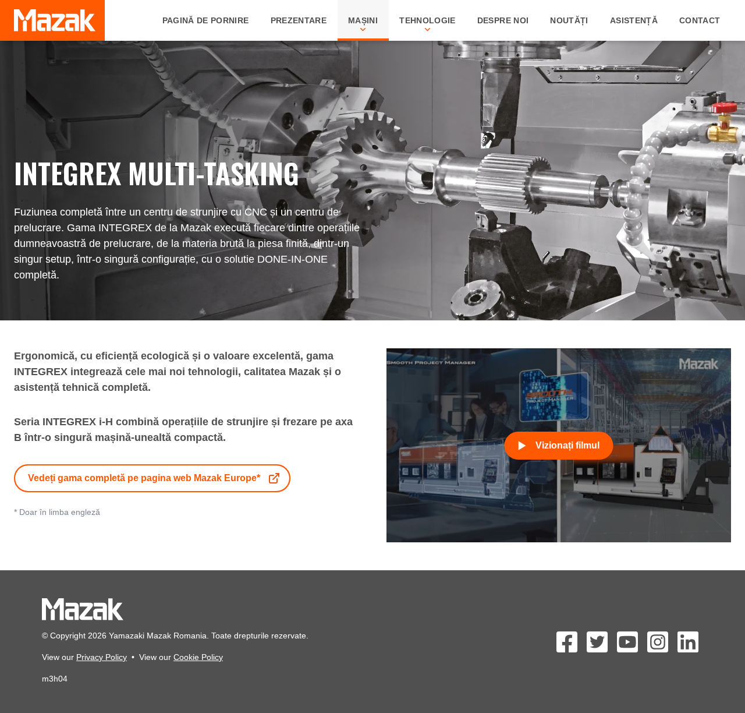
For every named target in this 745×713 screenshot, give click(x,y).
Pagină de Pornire (205, 20)
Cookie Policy (198, 657)
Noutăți (569, 20)
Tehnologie (427, 20)
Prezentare (299, 20)
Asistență (634, 20)
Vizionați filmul (567, 445)
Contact (699, 20)
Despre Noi (503, 20)
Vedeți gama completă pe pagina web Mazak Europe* (144, 478)
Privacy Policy (101, 657)
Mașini (363, 20)
